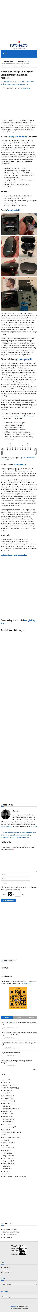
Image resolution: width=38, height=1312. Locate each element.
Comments (31, 1017)
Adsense (5, 1080)
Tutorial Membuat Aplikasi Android (13, 1176)
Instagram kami (6, 826)
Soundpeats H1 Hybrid (17, 136)
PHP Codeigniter (8, 1158)
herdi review (5, 835)
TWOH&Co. (13, 1306)
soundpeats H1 (24, 835)
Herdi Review (7, 1114)
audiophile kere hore (29, 833)
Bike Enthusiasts (7, 1095)
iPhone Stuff (6, 1116)
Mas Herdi (6, 82)
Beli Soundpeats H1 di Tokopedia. (14, 555)
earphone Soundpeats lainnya (23, 416)
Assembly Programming (10, 1088)
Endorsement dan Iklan (10, 1229)
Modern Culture (7, 1148)
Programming (7, 1161)
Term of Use (6, 1267)
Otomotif (5, 1150)
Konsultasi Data (7, 1237)
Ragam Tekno (11, 84)
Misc (4, 1145)
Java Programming (8, 1127)
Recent (19, 1017)
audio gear (9, 833)
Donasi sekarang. (26, 983)
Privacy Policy (7, 1272)
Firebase (5, 1106)
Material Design (7, 1142)
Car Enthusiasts (7, 1101)
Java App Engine (7, 1119)
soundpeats (14, 835)
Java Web (5, 1129)
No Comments (23, 84)
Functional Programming (10, 1108)
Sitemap (5, 1270)
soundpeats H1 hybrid (8, 837)
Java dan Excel (7, 1121)
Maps (4, 1140)
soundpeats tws (23, 837)
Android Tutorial (7, 1085)
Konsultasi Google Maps (10, 1234)
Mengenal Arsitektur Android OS (10, 1053)
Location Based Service (9, 1137)
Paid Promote (7, 1153)
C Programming (7, 1098)
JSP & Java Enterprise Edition (11, 1132)
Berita (4, 1093)
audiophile (17, 833)
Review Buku (6, 1169)
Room (4, 1171)
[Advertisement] (19, 19)
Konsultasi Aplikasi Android (11, 1232)
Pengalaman (6, 1155)
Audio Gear (25, 82)
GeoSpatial (6, 1111)
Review (5, 1166)
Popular (7, 1017)
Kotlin (4, 1135)
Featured (5, 1103)
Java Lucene (6, 1124)
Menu (4, 54)
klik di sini (34, 826)
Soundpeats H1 (14, 210)
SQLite (5, 1174)
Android (5, 1082)
